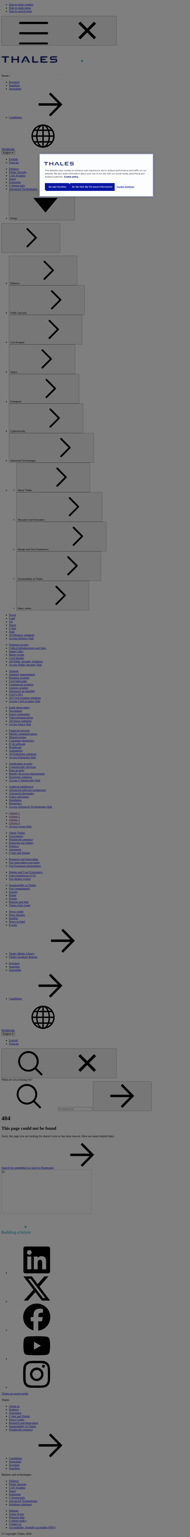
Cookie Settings (125, 187)
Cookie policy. (71, 176)
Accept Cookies (57, 187)
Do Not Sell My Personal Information (92, 187)
